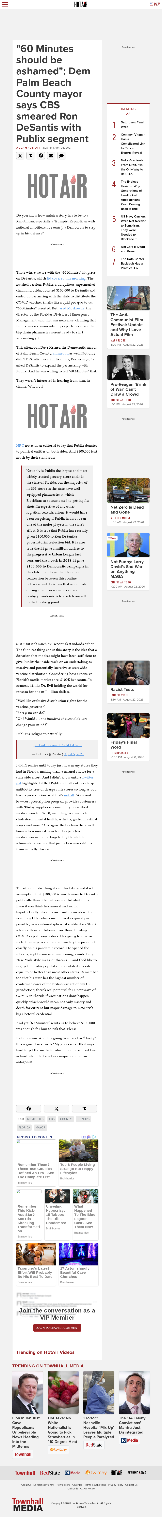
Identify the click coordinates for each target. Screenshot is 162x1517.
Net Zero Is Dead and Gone (127, 510)
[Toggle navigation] (5, 4)
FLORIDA (24, 1127)
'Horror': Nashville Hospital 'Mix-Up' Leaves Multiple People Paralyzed (98, 1427)
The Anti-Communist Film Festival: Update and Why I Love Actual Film (126, 324)
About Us (26, 1484)
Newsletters (63, 1484)
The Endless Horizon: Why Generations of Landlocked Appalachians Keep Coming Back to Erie (131, 195)
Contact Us (131, 1484)
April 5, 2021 (74, 754)
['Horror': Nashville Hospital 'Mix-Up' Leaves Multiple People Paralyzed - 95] (98, 1392)
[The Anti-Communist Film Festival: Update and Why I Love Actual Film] (128, 298)
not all (69, 795)
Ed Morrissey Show (43, 1484)
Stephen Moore (120, 518)
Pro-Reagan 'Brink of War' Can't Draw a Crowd (128, 389)
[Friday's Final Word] (128, 725)
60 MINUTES (35, 1119)
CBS (52, 1119)
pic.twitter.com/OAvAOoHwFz (58, 745)
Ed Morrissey (119, 753)
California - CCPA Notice (81, 1488)
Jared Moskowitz (71, 308)
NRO (20, 445)
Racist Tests (122, 689)
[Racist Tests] (128, 673)
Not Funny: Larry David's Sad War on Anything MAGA (127, 569)
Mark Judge (118, 340)
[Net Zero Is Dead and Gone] (128, 490)
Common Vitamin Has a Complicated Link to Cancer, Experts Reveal (133, 144)
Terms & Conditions (95, 1484)
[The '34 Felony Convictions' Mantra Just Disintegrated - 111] (134, 1392)
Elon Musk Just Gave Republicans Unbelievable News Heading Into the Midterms (26, 1432)
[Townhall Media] (27, 1504)
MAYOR (40, 1127)
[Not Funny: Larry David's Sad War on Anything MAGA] (128, 545)
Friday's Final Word (123, 745)
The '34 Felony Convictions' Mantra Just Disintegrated (132, 1425)
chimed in (61, 353)
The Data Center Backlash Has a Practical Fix (132, 263)
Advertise (77, 1484)
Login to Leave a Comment (57, 1328)
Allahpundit (28, 147)
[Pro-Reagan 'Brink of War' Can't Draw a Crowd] (128, 367)
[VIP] (155, 4)
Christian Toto (120, 400)
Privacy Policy (115, 1484)
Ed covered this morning (66, 278)
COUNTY (66, 1119)
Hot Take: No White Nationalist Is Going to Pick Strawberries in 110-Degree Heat (62, 1430)
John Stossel (119, 695)
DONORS (83, 1119)
